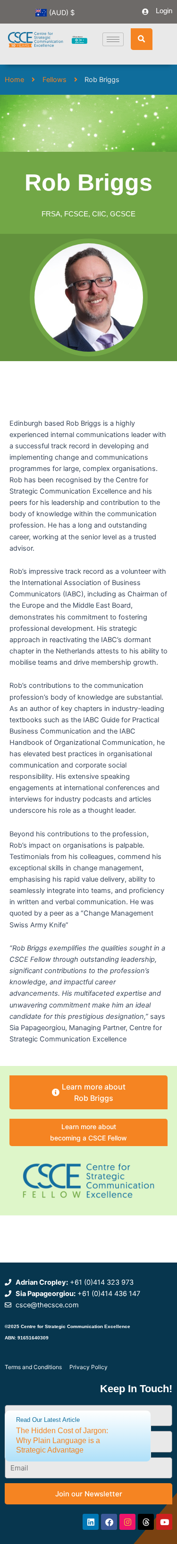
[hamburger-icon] (113, 39)
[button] (141, 39)
